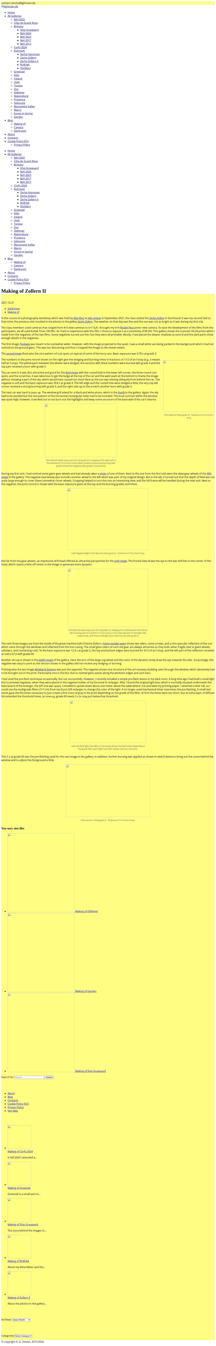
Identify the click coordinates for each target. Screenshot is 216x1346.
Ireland (18, 78)
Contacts (13, 138)
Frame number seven (114, 643)
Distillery (25, 68)
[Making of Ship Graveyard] (19, 1221)
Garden (18, 117)
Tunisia (18, 85)
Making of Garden (85, 991)
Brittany (18, 26)
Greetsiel (19, 71)
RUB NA (24, 64)
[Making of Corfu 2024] (19, 1148)
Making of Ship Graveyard (90, 1071)
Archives (6, 1319)
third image (71, 372)
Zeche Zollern (28, 57)
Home (11, 12)
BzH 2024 (25, 33)
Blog (10, 120)
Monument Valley (24, 106)
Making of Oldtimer (86, 911)
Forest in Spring (23, 113)
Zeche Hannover (30, 54)
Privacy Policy (22, 144)
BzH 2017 (25, 40)
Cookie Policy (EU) (18, 141)
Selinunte (19, 103)
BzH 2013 (25, 44)
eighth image (45, 660)
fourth (121, 392)
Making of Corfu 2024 (20, 1151)
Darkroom (20, 131)
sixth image (120, 561)
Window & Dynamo (45, 669)
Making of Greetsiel (19, 1188)
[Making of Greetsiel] (19, 1184)
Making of (19, 124)
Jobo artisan (94, 318)
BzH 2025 (19, 19)
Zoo (16, 89)
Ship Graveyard (29, 30)
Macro (18, 110)
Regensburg (21, 96)
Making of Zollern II (19, 1297)
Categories (7, 1335)
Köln (16, 75)
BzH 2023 (25, 37)
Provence (19, 99)
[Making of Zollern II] (19, 1294)
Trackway (25, 344)
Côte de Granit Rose (26, 23)
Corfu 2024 (20, 47)
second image (14, 353)
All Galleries (15, 16)
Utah (17, 82)
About (11, 134)
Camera (18, 127)
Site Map (13, 1111)
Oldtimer (19, 92)
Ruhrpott (19, 51)
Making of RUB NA (18, 1261)
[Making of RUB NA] (19, 1257)
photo (103, 473)
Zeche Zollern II (29, 61)
